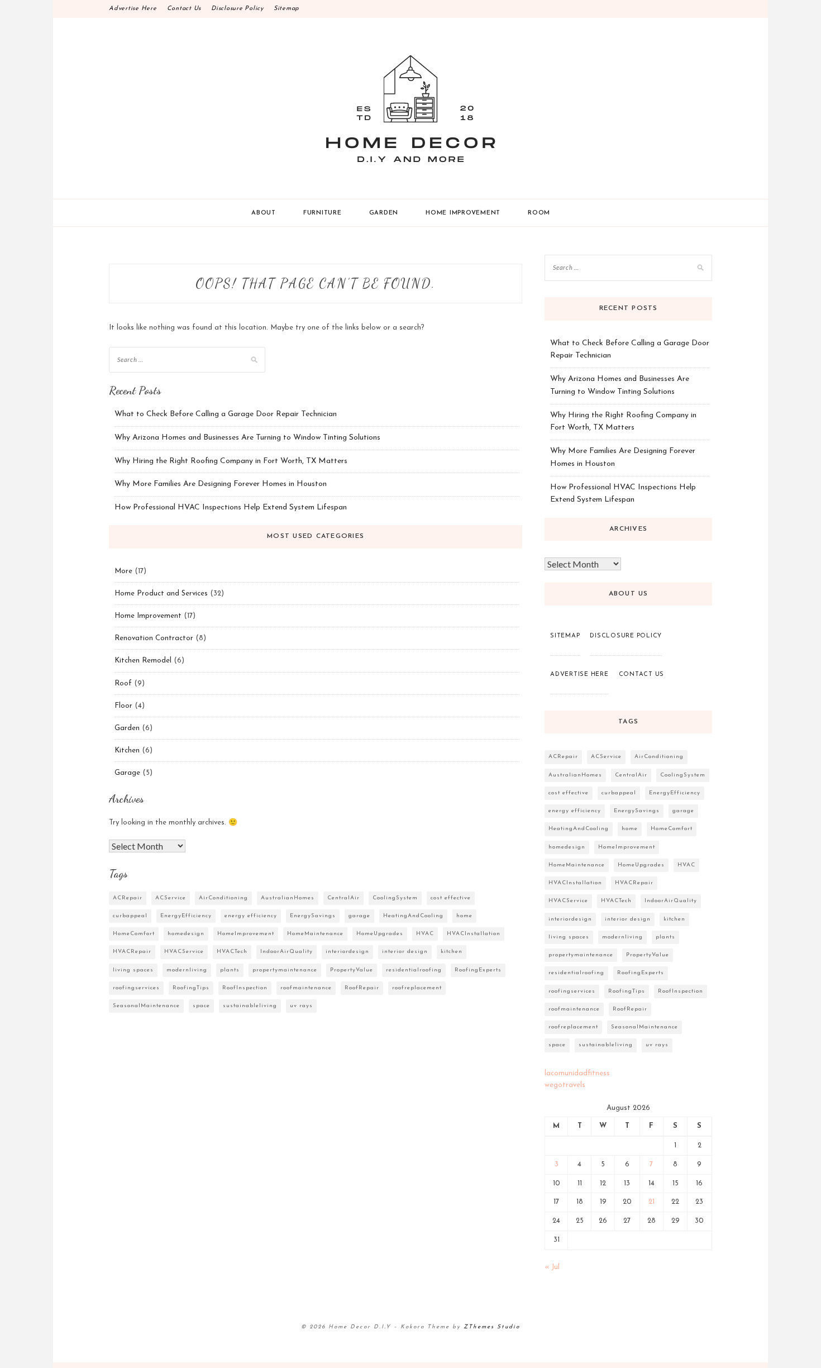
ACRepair (127, 898)
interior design (405, 951)
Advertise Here (133, 9)
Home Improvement (463, 213)
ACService (170, 898)
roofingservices (136, 988)
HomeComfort (134, 934)
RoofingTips (191, 988)
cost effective (451, 898)
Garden (384, 213)
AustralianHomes (287, 898)
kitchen (451, 951)
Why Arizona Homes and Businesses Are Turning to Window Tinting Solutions (247, 437)
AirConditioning (223, 898)
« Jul (552, 1267)
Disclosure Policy (237, 9)
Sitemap (286, 9)
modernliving (186, 970)
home (464, 916)
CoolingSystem (395, 898)
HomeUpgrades (379, 934)
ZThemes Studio (492, 1327)
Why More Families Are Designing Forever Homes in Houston (220, 484)
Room (539, 213)
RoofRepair (362, 988)
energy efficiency (251, 916)
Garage (127, 772)
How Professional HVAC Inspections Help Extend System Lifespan (230, 507)
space (201, 1006)
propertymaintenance (284, 970)
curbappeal (130, 916)
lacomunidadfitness (577, 1073)
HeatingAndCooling (413, 916)
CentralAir (343, 898)
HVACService (184, 951)
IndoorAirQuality (286, 951)
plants (230, 970)
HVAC (425, 934)
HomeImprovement (245, 934)
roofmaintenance (306, 988)
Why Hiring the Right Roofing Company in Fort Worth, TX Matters (230, 461)
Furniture (322, 213)
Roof (123, 683)
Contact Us (184, 9)
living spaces (133, 970)
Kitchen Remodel (142, 660)
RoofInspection (245, 988)
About (263, 213)
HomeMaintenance (315, 934)
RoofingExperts (478, 970)
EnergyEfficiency (186, 916)
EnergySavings (313, 916)
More (123, 571)
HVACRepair (132, 951)
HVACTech (232, 951)
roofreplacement (417, 988)
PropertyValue (351, 970)
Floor (123, 705)
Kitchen (127, 750)
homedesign (186, 934)
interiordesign (347, 951)
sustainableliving (250, 1006)
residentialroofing (414, 970)
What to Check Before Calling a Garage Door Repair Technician (225, 414)
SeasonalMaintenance (146, 1006)
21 (651, 1201)
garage (359, 916)
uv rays (301, 1006)
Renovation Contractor (153, 638)
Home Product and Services (161, 593)
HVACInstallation (473, 934)
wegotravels (565, 1085)
